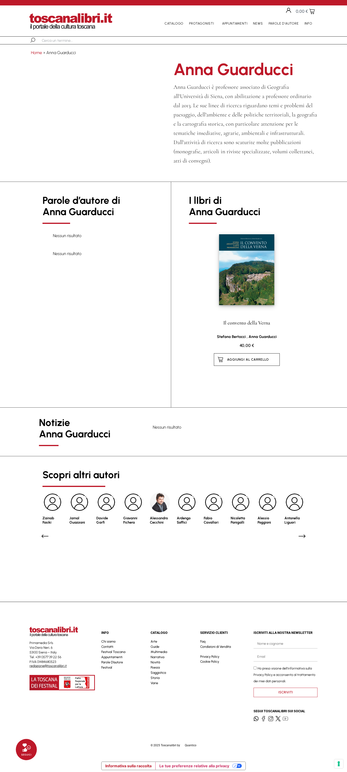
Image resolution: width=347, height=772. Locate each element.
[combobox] (66, 40)
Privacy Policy (209, 657)
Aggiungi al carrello (248, 360)
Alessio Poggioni (264, 520)
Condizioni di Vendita (215, 647)
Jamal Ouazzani (77, 520)
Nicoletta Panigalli (238, 520)
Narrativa (157, 657)
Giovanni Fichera (130, 520)
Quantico (190, 745)
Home (36, 52)
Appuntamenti (235, 23)
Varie (154, 683)
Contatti (107, 647)
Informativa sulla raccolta (128, 765)
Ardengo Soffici (183, 520)
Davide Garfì (102, 520)
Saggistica (158, 673)
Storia (155, 678)
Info (308, 23)
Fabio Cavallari (211, 520)
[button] (45, 536)
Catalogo (174, 23)
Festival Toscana (113, 652)
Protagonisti (201, 23)
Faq (202, 642)
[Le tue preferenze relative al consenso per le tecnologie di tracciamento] (338, 763)
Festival (106, 667)
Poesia (155, 667)
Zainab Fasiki (48, 520)
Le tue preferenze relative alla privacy (194, 765)
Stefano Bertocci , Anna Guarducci (247, 336)
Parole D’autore (284, 23)
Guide (155, 647)
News (258, 23)
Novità (155, 662)
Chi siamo (108, 642)
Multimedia (159, 652)
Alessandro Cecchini (159, 520)
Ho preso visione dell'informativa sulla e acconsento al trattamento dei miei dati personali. (284, 674)
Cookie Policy (209, 662)
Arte (154, 642)
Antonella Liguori (292, 520)
